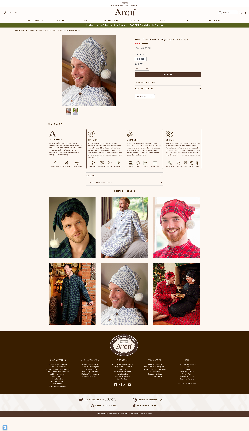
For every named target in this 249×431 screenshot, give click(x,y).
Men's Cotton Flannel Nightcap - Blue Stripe (66, 30)
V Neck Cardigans (90, 369)
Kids (189, 20)
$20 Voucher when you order (155, 369)
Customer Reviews (155, 374)
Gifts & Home (214, 20)
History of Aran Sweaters (122, 367)
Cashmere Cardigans (90, 376)
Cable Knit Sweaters (57, 374)
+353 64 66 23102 (190, 383)
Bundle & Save (137, 20)
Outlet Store (57, 384)
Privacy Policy (187, 374)
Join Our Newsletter (122, 376)
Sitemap (150, 413)
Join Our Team (122, 379)
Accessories (30, 30)
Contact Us (187, 369)
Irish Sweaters (57, 379)
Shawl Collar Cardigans (90, 367)
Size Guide (90, 176)
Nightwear (39, 30)
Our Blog (122, 369)
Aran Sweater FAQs (154, 376)
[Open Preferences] (5, 427)
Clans (163, 20)
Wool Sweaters (57, 376)
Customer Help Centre (187, 364)
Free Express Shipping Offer (99, 182)
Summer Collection (34, 20)
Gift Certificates (154, 372)
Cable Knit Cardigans (90, 364)
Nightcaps (48, 30)
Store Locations (122, 374)
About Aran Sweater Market (122, 364)
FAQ (187, 367)
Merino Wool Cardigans (90, 374)
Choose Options (72, 227)
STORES (9, 12)
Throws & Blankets (111, 20)
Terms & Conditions (187, 372)
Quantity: (139, 64)
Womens (60, 20)
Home (16, 30)
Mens (86, 20)
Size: (140, 55)
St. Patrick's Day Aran (122, 372)
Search (226, 12)
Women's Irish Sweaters (58, 364)
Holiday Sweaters (57, 381)
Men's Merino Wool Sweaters (58, 372)
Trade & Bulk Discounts (58, 386)
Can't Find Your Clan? (187, 376)
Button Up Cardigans (90, 372)
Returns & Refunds (155, 364)
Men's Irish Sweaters (58, 367)
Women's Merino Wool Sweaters (58, 369)
